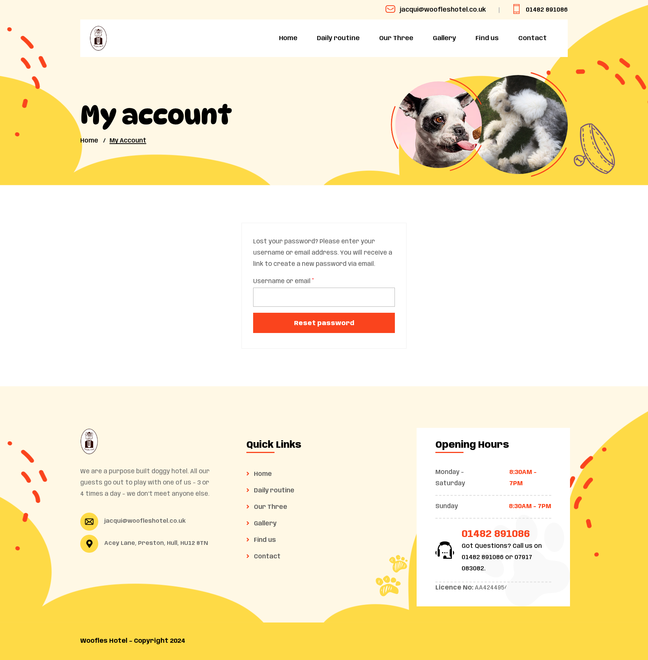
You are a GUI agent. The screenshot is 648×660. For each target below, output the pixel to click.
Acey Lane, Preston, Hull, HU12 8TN (156, 543)
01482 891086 (547, 10)
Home (288, 38)
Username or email (283, 281)
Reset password (324, 323)
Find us (487, 38)
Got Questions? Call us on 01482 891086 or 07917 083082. (502, 557)
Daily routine (338, 38)
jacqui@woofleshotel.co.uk (443, 10)
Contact (532, 38)
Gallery (444, 38)
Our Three (396, 38)
